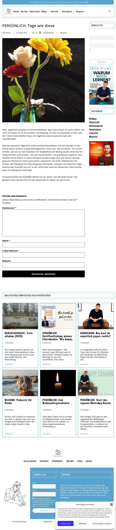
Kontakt (16, 11)
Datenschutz (47, 522)
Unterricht (94, 122)
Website (6, 260)
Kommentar (9, 208)
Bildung (93, 118)
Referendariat (96, 126)
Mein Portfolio (35, 11)
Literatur (93, 133)
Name (6, 240)
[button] (111, 504)
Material (93, 136)
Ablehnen (82, 523)
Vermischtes (95, 129)
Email (91, 42)
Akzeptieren (65, 523)
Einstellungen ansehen (102, 523)
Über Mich (24, 11)
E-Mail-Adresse (10, 250)
